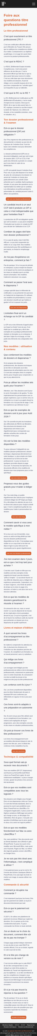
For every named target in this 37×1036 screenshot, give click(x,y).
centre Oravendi (14, 675)
